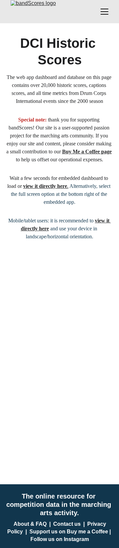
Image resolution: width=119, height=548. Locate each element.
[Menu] (104, 12)
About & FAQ (30, 524)
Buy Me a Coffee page (87, 151)
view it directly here (45, 186)
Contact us (67, 524)
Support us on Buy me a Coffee (68, 531)
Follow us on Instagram (59, 539)
